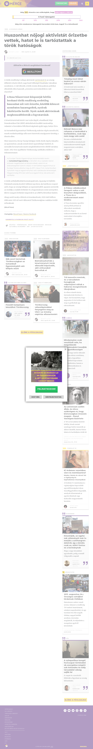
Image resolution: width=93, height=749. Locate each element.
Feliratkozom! (46, 389)
